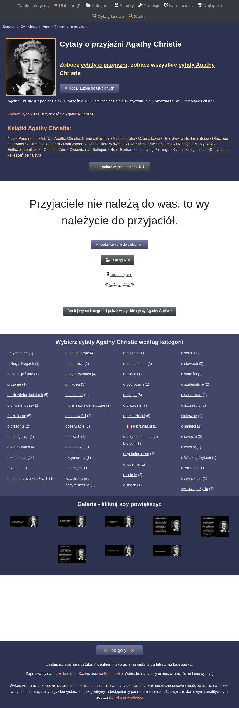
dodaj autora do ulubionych (89, 88)
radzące (130, 395)
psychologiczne (136, 454)
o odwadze (74, 447)
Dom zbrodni (73, 144)
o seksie (130, 475)
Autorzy (126, 5)
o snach (129, 485)
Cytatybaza (29, 26)
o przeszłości (134, 416)
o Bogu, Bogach (20, 364)
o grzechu (15, 426)
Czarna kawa (149, 138)
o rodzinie (131, 464)
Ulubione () (68, 5)
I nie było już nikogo (153, 150)
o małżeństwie (77, 353)
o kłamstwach (18, 447)
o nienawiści (75, 416)
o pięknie (130, 353)
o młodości (74, 395)
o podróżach (133, 384)
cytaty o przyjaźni (104, 65)
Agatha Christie (54, 26)
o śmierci (188, 426)
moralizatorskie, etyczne (85, 405)
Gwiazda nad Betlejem (88, 150)
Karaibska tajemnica (190, 150)
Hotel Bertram (121, 150)
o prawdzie (132, 405)
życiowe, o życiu (194, 489)
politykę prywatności (126, 697)
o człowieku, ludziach (25, 395)
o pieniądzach (135, 364)
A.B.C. (46, 138)
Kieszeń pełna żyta (25, 155)
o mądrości (74, 364)
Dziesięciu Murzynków (194, 144)
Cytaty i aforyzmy (33, 5)
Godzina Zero (55, 150)
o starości (189, 374)
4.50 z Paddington (22, 138)
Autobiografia (124, 138)
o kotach (14, 468)
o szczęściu (190, 405)
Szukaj (140, 16)
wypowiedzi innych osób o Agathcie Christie (57, 114)
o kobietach (17, 458)
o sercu (187, 353)
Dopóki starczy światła (106, 144)
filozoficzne (16, 416)
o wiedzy (188, 447)
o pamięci (73, 468)
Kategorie (100, 5)
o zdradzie (189, 468)
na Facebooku (111, 674)
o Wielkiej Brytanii (196, 458)
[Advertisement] (119, 608)
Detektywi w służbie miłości (186, 138)
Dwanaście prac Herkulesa (150, 144)
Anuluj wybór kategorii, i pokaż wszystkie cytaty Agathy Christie (119, 311)
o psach (129, 374)
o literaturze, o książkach (27, 479)
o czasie (14, 384)
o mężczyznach (78, 374)
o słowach (189, 364)
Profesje (151, 5)
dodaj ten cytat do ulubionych (120, 244)
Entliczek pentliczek (23, 150)
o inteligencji (17, 437)
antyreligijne (17, 353)
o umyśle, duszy (20, 405)
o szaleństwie (192, 384)
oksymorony (75, 458)
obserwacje (74, 426)
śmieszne (189, 416)
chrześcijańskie (20, 374)
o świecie (189, 437)
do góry (119, 650)
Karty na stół (220, 150)
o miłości (72, 384)
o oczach (72, 437)
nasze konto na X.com (70, 674)
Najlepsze (212, 5)
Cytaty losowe (110, 16)
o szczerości (191, 395)
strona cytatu (121, 275)
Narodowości (180, 5)
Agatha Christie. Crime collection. (82, 138)
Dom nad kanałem (44, 144)
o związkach (191, 479)
